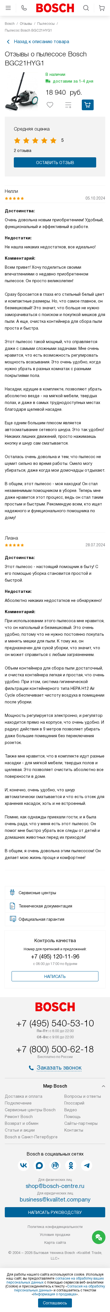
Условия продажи (55, 1235)
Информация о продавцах (54, 1294)
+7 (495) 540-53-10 (55, 1023)
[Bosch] (55, 8)
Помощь (72, 1116)
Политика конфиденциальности (55, 1227)
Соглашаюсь (55, 1303)
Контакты (73, 1130)
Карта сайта (55, 1242)
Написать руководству (55, 1212)
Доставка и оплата (23, 1096)
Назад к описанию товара (41, 41)
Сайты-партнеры (81, 1123)
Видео (70, 1110)
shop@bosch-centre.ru (55, 1186)
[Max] (39, 1165)
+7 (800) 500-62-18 (55, 1049)
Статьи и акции (20, 1130)
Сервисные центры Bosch (30, 1110)
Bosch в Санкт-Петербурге (31, 1137)
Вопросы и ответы (82, 1096)
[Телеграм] (86, 1165)
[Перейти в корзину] (101, 8)
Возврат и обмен (21, 1123)
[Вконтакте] (23, 1165)
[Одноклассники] (70, 1165)
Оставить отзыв (55, 162)
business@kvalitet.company (55, 1199)
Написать (55, 976)
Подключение (18, 1103)
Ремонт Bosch (19, 1116)
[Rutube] (55, 1165)
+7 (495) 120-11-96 (55, 956)
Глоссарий (74, 1103)
